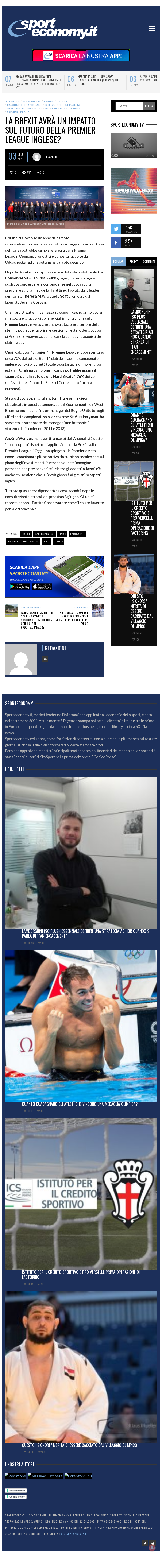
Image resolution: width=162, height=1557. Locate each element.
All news (12, 101)
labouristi (77, 533)
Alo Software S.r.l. (74, 1533)
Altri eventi (31, 101)
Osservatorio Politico (24, 108)
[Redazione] (15, 1476)
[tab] (118, 261)
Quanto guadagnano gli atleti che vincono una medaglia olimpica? (142, 427)
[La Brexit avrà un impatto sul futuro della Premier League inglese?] (54, 207)
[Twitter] (152, 1543)
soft (46, 541)
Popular (118, 261)
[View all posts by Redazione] (36, 157)
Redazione (51, 156)
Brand (48, 101)
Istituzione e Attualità (62, 105)
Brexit (26, 533)
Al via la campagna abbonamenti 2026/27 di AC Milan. (36, 78)
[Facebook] (145, 1543)
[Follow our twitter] (116, 229)
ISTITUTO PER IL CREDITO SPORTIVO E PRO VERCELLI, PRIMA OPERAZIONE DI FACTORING (142, 518)
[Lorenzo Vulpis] (78, 1476)
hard (62, 533)
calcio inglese (44, 533)
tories (58, 541)
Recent (134, 261)
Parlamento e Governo (62, 108)
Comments (149, 261)
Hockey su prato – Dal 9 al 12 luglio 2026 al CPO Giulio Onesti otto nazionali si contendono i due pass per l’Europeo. (101, 82)
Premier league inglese (23, 541)
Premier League (18, 112)
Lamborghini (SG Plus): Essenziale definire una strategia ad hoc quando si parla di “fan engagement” (142, 331)
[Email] (45, 659)
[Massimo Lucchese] (45, 1476)
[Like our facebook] (116, 242)
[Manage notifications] (152, 1547)
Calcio (62, 101)
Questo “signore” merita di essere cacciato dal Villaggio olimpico (142, 611)
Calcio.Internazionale (24, 105)
